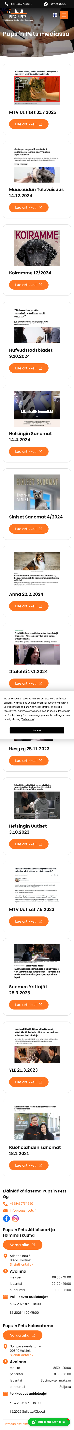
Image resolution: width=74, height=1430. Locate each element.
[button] (49, 1422)
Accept (37, 730)
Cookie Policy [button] (15, 715)
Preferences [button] (28, 719)
